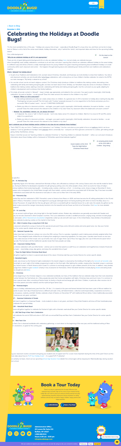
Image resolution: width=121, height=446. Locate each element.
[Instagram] (16, 434)
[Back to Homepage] (22, 6)
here (64, 60)
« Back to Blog (13, 26)
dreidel (98, 268)
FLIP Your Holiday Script (36, 356)
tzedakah (35, 268)
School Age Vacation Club (51, 359)
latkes (28, 270)
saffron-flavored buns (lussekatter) (33, 218)
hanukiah (105, 261)
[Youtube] (22, 434)
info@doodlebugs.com (43, 439)
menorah (97, 261)
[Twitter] (29, 434)
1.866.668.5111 (41, 434)
